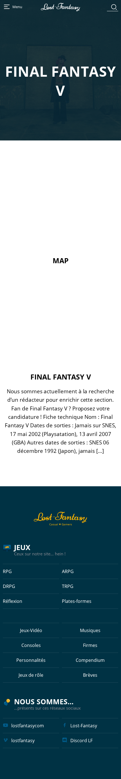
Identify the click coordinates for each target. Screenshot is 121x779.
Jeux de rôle (31, 675)
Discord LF (81, 740)
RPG (7, 571)
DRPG (9, 586)
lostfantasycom (27, 726)
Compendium (90, 660)
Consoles (31, 645)
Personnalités (31, 660)
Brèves (90, 675)
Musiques (90, 630)
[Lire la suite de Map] (60, 208)
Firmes (90, 645)
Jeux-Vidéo (31, 630)
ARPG (68, 571)
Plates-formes (76, 601)
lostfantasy (23, 740)
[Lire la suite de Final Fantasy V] (60, 324)
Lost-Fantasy (83, 726)
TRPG (67, 586)
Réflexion (12, 601)
